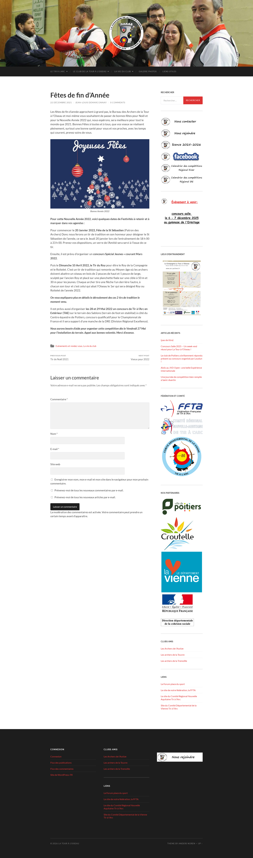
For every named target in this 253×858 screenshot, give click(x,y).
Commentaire (59, 399)
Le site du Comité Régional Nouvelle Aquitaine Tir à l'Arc (179, 698)
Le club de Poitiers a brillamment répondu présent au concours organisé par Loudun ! (181, 358)
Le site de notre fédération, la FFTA (178, 690)
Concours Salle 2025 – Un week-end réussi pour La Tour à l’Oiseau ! (179, 348)
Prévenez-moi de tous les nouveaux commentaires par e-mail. (89, 490)
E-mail (54, 449)
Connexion (55, 756)
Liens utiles (169, 71)
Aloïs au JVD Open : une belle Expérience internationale (181, 369)
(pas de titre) (167, 340)
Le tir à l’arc (57, 71)
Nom (54, 433)
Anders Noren (187, 843)
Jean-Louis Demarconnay (91, 102)
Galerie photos (148, 71)
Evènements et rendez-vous (69, 346)
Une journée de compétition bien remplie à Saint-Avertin (181, 378)
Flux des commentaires (61, 768)
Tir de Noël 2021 (59, 357)
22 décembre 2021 (61, 102)
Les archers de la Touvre (172, 654)
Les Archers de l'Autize (172, 648)
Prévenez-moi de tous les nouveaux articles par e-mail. (85, 497)
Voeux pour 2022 (140, 357)
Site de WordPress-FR (61, 774)
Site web (55, 464)
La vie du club (122, 71)
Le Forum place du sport (173, 684)
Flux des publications (61, 762)
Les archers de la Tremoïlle (174, 660)
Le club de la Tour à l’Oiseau (89, 71)
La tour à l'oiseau (68, 843)
